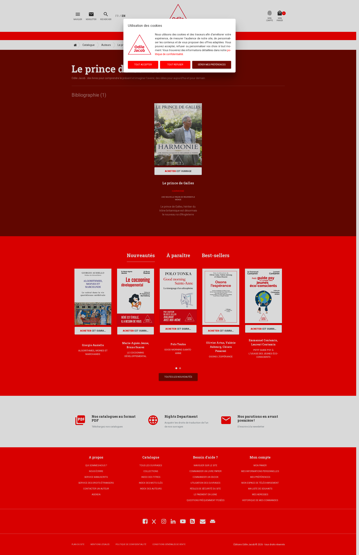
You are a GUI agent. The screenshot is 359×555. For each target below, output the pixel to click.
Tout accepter (143, 64)
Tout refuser (175, 64)
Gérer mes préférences (211, 64)
